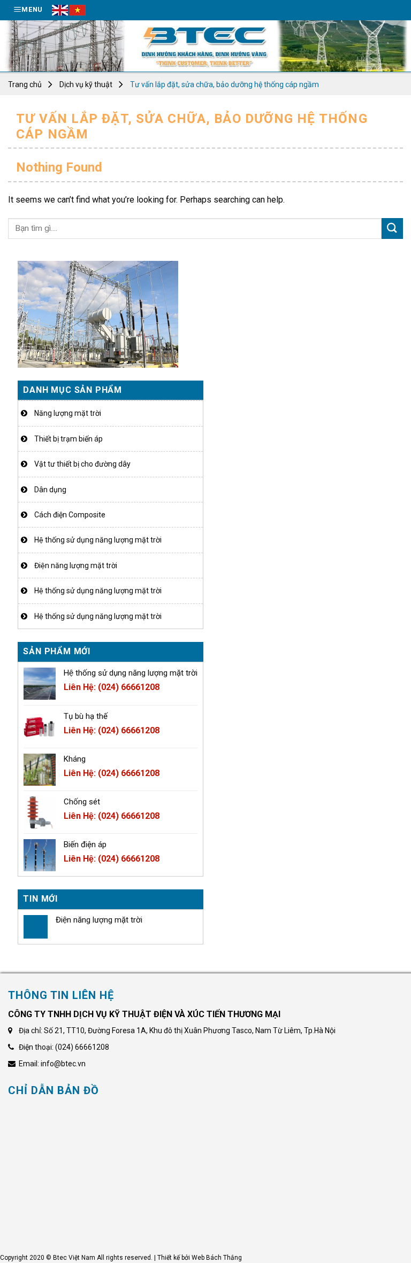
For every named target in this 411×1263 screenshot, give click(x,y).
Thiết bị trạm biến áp (68, 439)
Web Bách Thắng (217, 1257)
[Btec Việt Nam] (205, 46)
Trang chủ (25, 84)
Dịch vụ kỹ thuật (85, 84)
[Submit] (392, 228)
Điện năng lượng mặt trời (75, 565)
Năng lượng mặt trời (67, 413)
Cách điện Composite (69, 514)
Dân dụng (50, 489)
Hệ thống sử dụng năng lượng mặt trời (98, 540)
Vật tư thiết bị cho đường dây (82, 464)
